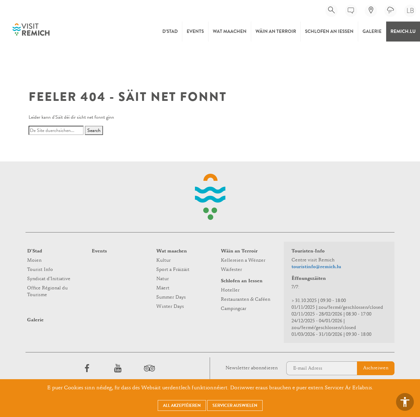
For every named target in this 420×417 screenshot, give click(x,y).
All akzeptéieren (182, 405)
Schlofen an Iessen (329, 31)
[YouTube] (117, 368)
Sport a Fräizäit (172, 269)
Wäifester (231, 269)
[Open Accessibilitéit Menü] (405, 402)
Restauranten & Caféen (245, 299)
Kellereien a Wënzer (243, 260)
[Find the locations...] (371, 11)
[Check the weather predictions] (390, 11)
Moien (34, 260)
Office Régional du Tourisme (47, 291)
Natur (162, 278)
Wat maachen (230, 31)
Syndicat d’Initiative (48, 278)
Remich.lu (403, 31)
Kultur (163, 260)
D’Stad (170, 31)
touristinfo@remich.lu (316, 266)
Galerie (372, 31)
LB (410, 10)
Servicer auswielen (234, 405)
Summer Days (171, 297)
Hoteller (230, 290)
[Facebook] (87, 368)
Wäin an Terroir (276, 31)
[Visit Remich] (31, 29)
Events (195, 31)
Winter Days (170, 306)
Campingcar (233, 308)
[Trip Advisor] (148, 368)
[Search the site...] (331, 11)
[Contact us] (351, 11)
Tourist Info (40, 269)
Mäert (162, 288)
